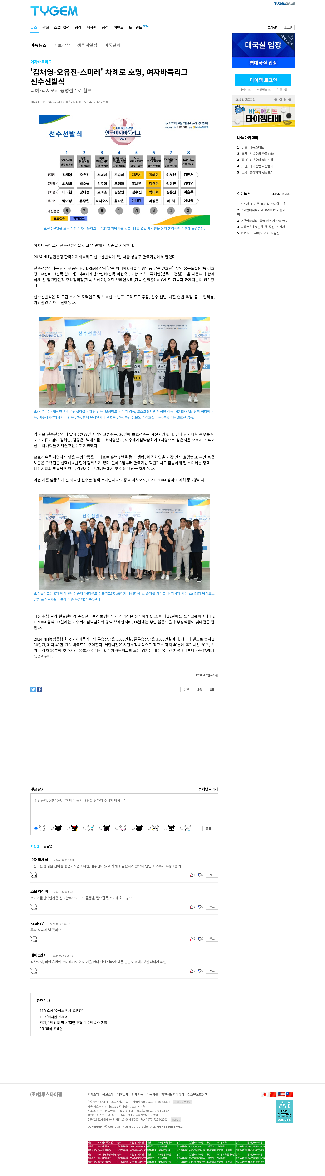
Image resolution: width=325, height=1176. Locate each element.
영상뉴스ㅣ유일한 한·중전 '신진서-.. (262, 227)
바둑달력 (112, 45)
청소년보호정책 (197, 1094)
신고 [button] (212, 875)
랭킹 (78, 27)
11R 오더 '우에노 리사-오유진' (61, 1010)
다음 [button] (199, 689)
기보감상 (62, 45)
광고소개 (108, 1094)
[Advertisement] (124, 734)
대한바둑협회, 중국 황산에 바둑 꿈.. (262, 220)
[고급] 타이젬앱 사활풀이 (255, 166)
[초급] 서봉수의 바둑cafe (255, 153)
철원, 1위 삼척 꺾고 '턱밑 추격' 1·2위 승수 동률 (73, 1022)
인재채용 (137, 1094)
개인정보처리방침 (172, 1094)
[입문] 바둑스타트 (250, 147)
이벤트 (119, 27)
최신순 (35, 846)
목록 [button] (212, 689)
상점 (105, 27)
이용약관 (152, 1094)
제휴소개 (122, 1094)
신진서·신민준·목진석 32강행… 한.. (262, 203)
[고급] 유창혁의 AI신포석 (255, 172)
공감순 (48, 846)
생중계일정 (87, 45)
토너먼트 (135, 27)
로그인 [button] (288, 27)
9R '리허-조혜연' (52, 1028)
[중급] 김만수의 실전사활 (255, 159)
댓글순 (286, 194)
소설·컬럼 (61, 27)
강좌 (45, 27)
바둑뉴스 (38, 45)
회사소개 (93, 1094)
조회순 (276, 194)
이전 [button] (186, 689)
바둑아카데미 (248, 137)
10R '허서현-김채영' (54, 1016)
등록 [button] (208, 828)
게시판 (92, 27)
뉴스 (33, 27)
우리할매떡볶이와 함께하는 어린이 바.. (261, 212)
